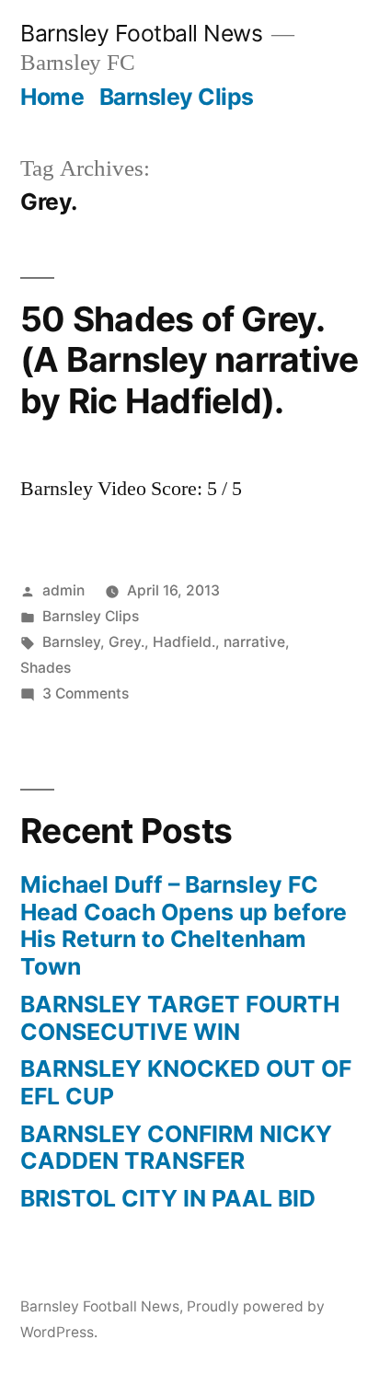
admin (63, 590)
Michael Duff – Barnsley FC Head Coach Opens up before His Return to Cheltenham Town (183, 925)
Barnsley (71, 642)
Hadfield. (184, 642)
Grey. (126, 642)
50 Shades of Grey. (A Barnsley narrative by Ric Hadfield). (189, 360)
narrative (254, 642)
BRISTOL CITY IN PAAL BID (168, 1198)
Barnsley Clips (176, 96)
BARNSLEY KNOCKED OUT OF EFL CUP (185, 1082)
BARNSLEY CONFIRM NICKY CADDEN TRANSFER (176, 1147)
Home (52, 96)
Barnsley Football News (141, 33)
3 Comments (85, 693)
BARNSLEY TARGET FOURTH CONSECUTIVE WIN (179, 1017)
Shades (45, 667)
